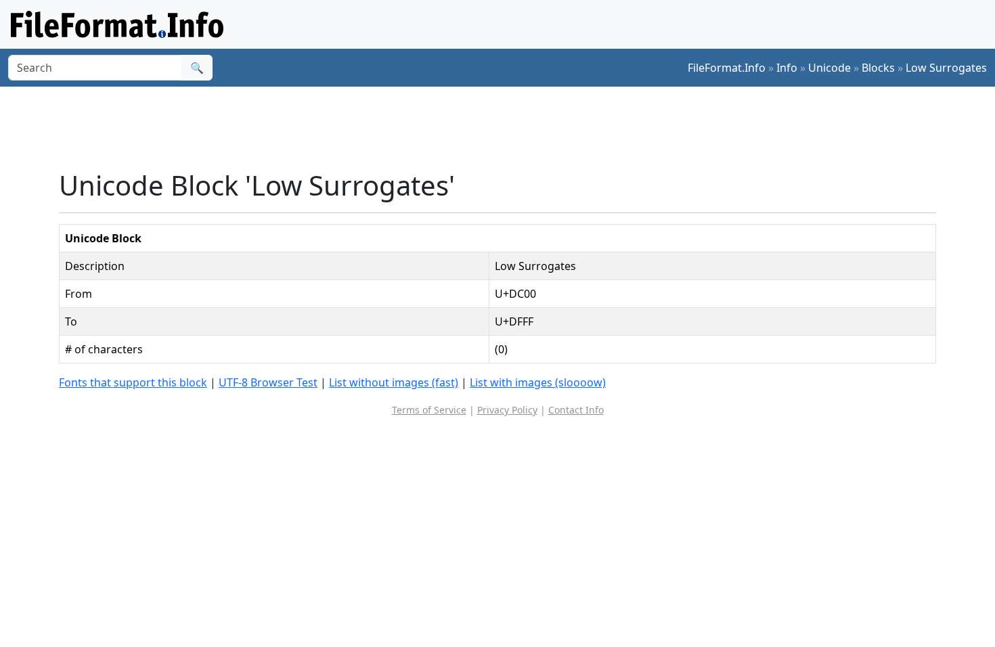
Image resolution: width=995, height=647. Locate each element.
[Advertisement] (505, 127)
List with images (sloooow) (538, 382)
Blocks (878, 67)
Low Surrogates (946, 67)
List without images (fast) (393, 382)
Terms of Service (429, 409)
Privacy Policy (507, 409)
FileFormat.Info (727, 67)
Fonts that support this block (133, 382)
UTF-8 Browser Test (268, 382)
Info (786, 67)
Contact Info (576, 409)
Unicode (829, 67)
